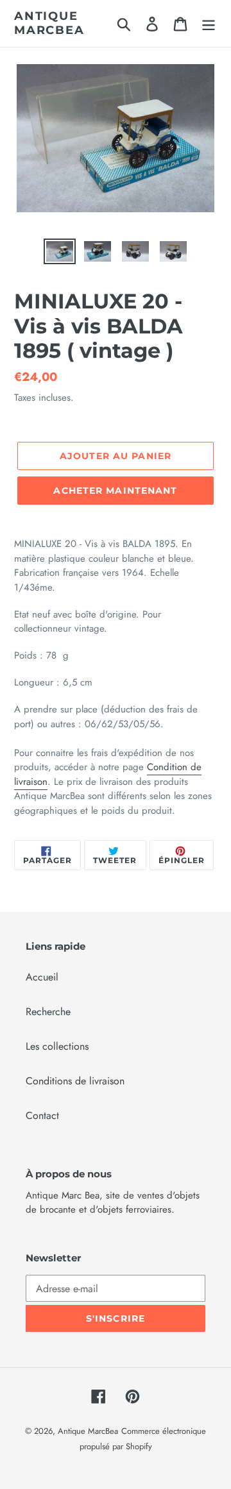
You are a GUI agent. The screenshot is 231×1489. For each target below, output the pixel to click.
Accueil (42, 977)
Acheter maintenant (115, 490)
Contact (42, 1115)
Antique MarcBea (49, 23)
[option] (59, 252)
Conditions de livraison (75, 1080)
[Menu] (208, 23)
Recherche (48, 1011)
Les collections (57, 1046)
